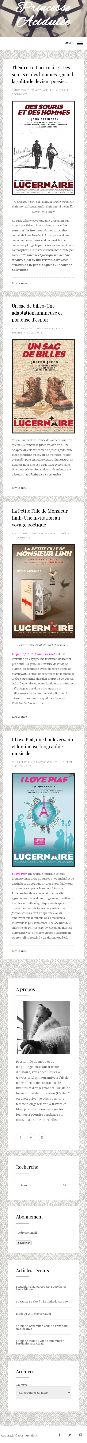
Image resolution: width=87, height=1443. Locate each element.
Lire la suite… (20, 283)
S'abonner (24, 1242)
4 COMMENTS (34, 332)
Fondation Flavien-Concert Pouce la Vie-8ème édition (41, 1288)
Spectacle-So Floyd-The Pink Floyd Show (42, 1301)
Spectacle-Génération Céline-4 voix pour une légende (42, 1327)
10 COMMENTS (23, 766)
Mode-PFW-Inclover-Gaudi (33, 1314)
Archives (21, 1385)
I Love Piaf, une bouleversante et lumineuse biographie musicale (43, 746)
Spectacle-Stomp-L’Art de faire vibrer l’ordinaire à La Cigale (40, 1342)
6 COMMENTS (19, 94)
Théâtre (64, 90)
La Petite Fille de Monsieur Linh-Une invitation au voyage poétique (40, 518)
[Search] (64, 1185)
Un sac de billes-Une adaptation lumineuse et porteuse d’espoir (37, 313)
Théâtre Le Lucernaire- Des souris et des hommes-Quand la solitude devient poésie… (42, 74)
